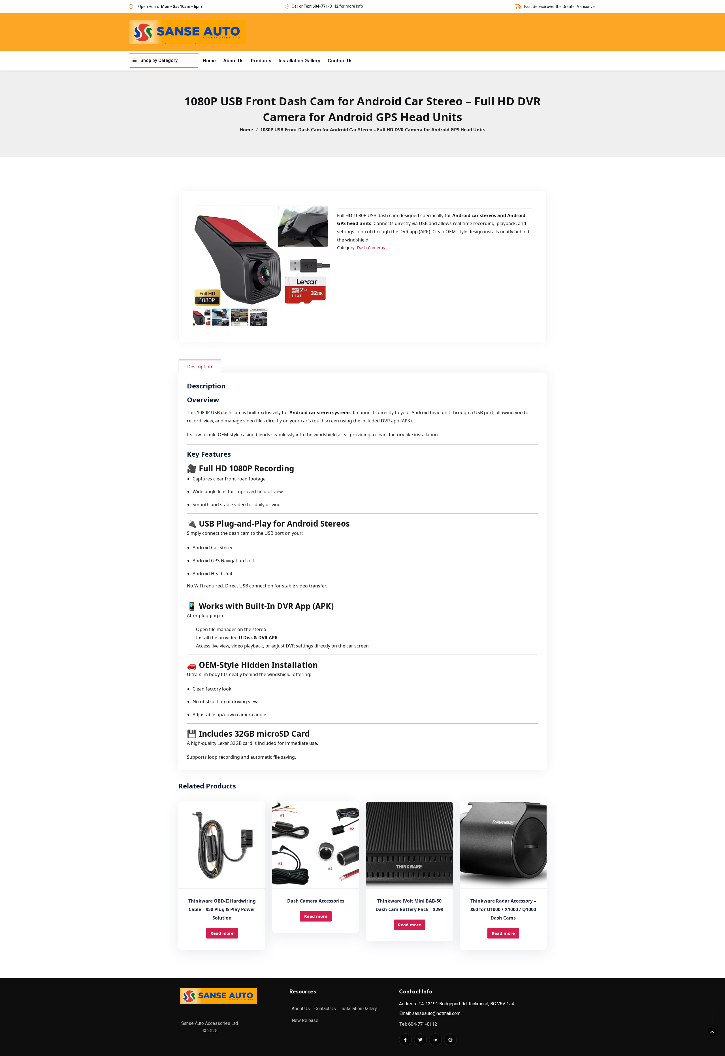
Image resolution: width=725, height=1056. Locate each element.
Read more (222, 933)
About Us (233, 60)
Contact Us (340, 60)
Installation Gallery (299, 60)
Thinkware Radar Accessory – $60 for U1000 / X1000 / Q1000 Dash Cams (503, 909)
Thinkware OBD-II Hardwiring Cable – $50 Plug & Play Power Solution (222, 909)
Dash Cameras (371, 247)
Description (199, 367)
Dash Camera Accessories (315, 901)
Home (209, 60)
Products (261, 60)
